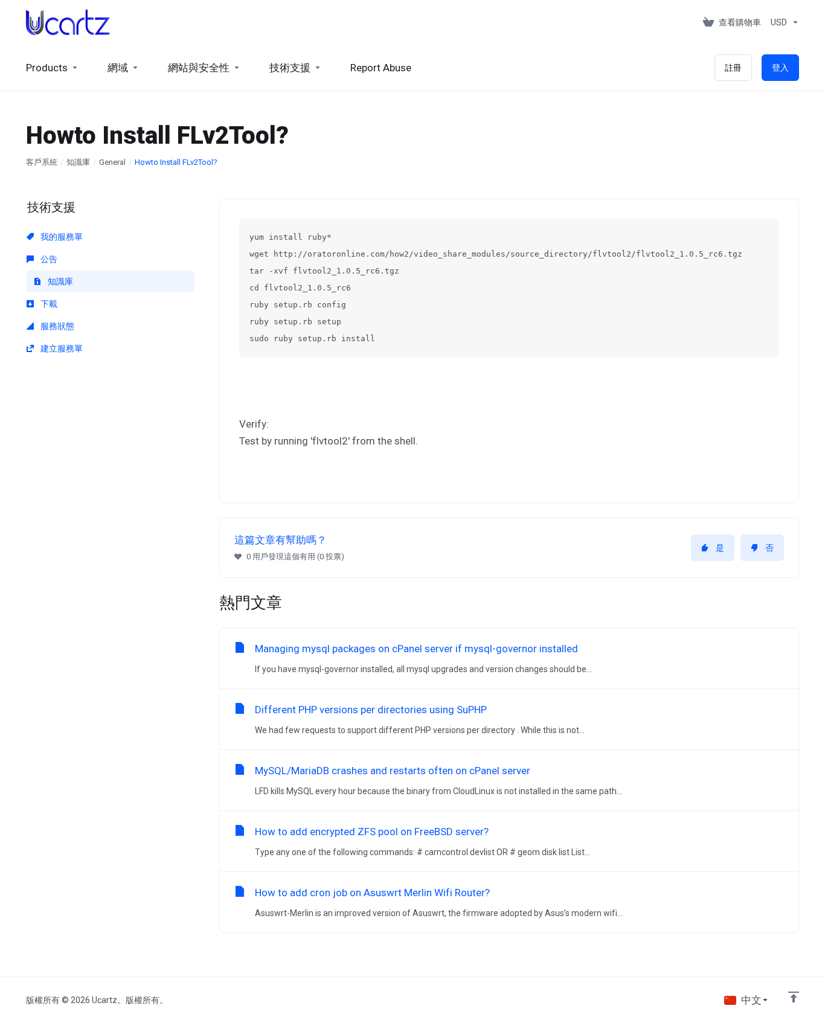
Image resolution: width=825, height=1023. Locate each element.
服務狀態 (56, 326)
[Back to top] (793, 997)
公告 (48, 259)
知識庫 (78, 162)
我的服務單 (61, 237)
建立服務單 (61, 348)
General (112, 162)
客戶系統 (41, 162)
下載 (48, 304)
